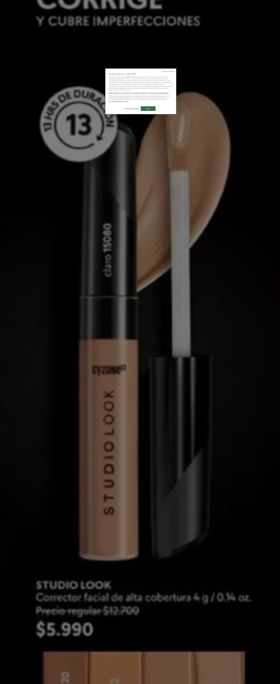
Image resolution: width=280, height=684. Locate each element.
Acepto (148, 108)
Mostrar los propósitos (132, 108)
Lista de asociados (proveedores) (118, 101)
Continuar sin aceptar (168, 71)
